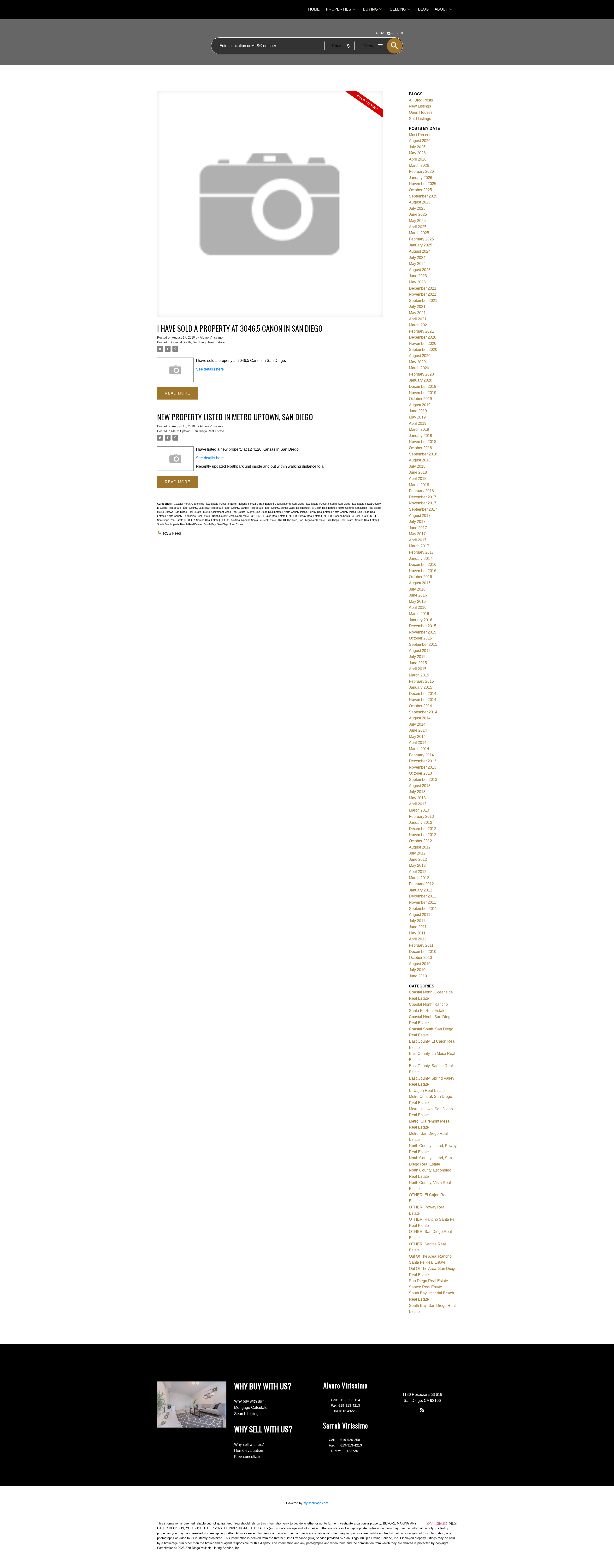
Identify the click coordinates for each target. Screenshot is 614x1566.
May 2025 (417, 221)
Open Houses (420, 112)
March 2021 (419, 325)
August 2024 (420, 251)
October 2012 (420, 841)
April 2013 (417, 804)
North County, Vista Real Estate (230, 515)
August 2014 (420, 718)
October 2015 (420, 638)
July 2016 (417, 589)
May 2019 (417, 417)
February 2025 (421, 239)
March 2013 (419, 810)
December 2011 (422, 896)
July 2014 (417, 724)
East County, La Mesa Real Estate (203, 507)
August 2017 (420, 516)
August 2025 (420, 202)
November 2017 (422, 503)
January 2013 (420, 822)
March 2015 (419, 675)
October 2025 (420, 190)
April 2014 (417, 743)
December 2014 (422, 694)
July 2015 (417, 657)
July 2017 (417, 522)
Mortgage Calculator (251, 1407)
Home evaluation (248, 1450)
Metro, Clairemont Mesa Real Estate (224, 511)
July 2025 (417, 208)
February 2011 (421, 945)
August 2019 (420, 405)
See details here (210, 369)
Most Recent (419, 135)
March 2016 (419, 614)
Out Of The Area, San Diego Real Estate (301, 520)
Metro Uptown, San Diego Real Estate (197, 431)
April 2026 (417, 159)
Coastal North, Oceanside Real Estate (196, 503)
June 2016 (418, 595)
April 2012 (417, 872)
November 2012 (422, 835)
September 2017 (423, 509)
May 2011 (417, 933)
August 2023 (420, 270)
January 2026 (420, 178)
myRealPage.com (315, 1503)
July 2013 (417, 792)
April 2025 (417, 227)
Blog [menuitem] (423, 9)
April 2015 (417, 669)
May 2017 (417, 534)
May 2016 (417, 601)
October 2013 (420, 773)
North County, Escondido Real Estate (189, 515)
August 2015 (420, 651)
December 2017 (422, 497)
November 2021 (422, 294)
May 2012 (417, 865)
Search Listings (247, 1414)
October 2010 (420, 958)
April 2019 (417, 423)
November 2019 (422, 393)
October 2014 (420, 706)
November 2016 (422, 571)
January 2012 (420, 890)
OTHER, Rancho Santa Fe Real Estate (346, 515)
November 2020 (422, 343)
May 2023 (417, 282)
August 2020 (420, 356)
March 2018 (419, 485)
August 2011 (419, 915)
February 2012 (421, 884)
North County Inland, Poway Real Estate (307, 511)
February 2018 (421, 491)
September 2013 (423, 779)
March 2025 (419, 233)
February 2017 (421, 552)
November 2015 (422, 632)
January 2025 (420, 245)
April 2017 (417, 540)
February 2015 (421, 681)
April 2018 (417, 479)
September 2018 (423, 454)
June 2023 (418, 276)
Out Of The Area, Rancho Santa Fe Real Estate (249, 520)
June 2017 (418, 528)
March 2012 (419, 878)
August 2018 (420, 460)
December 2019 (422, 386)
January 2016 (420, 620)
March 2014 (419, 749)
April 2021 (417, 319)
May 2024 (417, 264)
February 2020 (421, 374)
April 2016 (417, 607)
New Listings (420, 106)
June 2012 (418, 859)
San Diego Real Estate (340, 520)
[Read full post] (270, 207)
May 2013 (417, 798)
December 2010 (422, 952)
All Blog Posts (421, 100)
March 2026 (419, 165)
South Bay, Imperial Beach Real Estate (179, 524)
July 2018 (417, 466)
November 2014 (422, 700)
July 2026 (417, 147)
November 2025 (422, 184)
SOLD (399, 33)
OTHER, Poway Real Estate (304, 515)
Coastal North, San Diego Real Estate (297, 503)
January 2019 (420, 436)
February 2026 (421, 171)
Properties (338, 9)
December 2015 (422, 626)
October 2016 (420, 577)
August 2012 (420, 847)
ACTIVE (380, 33)
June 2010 (418, 976)
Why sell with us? (249, 1444)
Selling (398, 9)
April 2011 (417, 939)
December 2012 (422, 829)
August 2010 (420, 964)
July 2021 (417, 307)
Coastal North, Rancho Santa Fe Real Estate (246, 503)
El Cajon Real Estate (324, 507)
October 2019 (420, 399)
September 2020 (423, 349)
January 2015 (420, 687)
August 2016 (420, 583)
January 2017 (420, 558)
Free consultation (249, 1457)
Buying (370, 9)
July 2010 (417, 970)
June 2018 (418, 472)
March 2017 (419, 546)
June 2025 (418, 214)
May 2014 (417, 737)
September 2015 (423, 644)
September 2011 (423, 909)
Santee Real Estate (366, 520)
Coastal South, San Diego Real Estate (197, 342)
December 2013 (422, 761)
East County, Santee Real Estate (244, 507)
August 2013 (420, 786)
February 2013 (421, 816)
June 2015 (418, 663)
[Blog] (422, 1409)
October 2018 (420, 448)
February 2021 (421, 331)
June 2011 (418, 927)
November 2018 (422, 442)
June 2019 (418, 411)
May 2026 (417, 153)
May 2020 (417, 362)
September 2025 (423, 196)
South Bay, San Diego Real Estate (223, 524)
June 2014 (418, 730)
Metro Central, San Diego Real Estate (360, 507)
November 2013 (422, 767)
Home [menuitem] (314, 9)
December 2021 (422, 288)
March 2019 (419, 429)
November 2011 (422, 902)
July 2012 (417, 853)
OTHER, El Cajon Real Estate (268, 515)
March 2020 (419, 368)
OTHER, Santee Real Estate (202, 520)
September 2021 (423, 301)
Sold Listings (420, 119)
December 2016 (422, 564)
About (441, 9)
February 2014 (421, 755)
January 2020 (420, 380)
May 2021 (417, 313)
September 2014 (423, 712)
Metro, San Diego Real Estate (264, 511)
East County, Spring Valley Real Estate (287, 507)
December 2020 (422, 337)
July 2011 (417, 921)
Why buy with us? (249, 1401)
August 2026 (420, 141)
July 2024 (417, 258)
